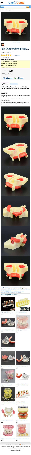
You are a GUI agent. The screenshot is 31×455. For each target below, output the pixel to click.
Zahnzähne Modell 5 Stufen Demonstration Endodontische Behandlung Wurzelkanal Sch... (21, 312)
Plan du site (23, 444)
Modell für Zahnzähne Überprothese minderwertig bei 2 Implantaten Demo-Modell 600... (7, 330)
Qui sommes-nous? (9, 444)
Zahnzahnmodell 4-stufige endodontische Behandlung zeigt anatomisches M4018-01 (7, 312)
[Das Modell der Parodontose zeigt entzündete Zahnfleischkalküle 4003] (23, 412)
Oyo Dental (7, 57)
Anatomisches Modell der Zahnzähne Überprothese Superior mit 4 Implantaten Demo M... (7, 367)
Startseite (1, 9)
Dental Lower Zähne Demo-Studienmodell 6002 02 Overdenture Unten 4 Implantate (22, 367)
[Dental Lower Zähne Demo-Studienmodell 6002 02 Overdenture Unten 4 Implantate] (23, 358)
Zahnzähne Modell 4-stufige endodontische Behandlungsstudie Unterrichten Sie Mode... (22, 403)
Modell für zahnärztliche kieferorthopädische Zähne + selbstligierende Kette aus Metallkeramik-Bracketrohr (13, 292)
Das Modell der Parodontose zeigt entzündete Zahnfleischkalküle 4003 (22, 420)
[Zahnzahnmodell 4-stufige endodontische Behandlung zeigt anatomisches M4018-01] (8, 304)
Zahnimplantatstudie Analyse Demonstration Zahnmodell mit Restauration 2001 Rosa (6, 385)
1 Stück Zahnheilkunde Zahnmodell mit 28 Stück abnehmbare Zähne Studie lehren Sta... (22, 439)
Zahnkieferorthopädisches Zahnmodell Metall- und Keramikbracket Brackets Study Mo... (8, 439)
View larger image (16, 41)
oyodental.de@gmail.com (16, 450)
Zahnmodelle (5, 9)
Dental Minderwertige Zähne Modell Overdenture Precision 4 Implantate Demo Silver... (22, 385)
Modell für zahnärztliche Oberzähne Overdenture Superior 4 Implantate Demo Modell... (7, 348)
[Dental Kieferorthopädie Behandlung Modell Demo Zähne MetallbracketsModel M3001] (23, 322)
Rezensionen (17, 55)
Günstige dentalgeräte (5, 287)
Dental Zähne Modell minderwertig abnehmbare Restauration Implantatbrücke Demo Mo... (7, 421)
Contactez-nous (16, 444)
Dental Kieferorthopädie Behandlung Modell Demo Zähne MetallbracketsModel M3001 (22, 330)
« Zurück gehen (28, 9)
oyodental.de (13, 446)
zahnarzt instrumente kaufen (17, 287)
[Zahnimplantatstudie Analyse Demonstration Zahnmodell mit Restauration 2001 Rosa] (8, 376)
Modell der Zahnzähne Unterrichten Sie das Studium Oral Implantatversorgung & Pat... (8, 403)
